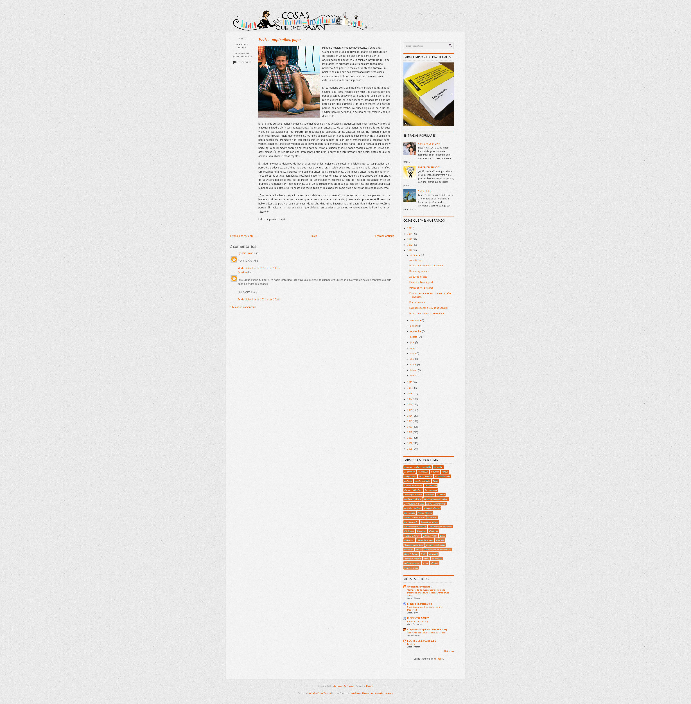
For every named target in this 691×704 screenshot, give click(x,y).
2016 (410, 404)
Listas (442, 535)
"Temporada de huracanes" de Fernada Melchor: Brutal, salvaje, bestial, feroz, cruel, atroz (428, 592)
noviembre (415, 320)
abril (412, 359)
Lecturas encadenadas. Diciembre (426, 265)
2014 (410, 415)
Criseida (242, 272)
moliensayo (432, 517)
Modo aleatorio (425, 476)
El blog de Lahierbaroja (419, 603)
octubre (414, 325)
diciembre (415, 255)
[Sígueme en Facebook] (429, 17)
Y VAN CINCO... (425, 191)
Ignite (423, 553)
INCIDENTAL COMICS (418, 618)
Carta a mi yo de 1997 (429, 143)
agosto (414, 336)
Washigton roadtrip (412, 558)
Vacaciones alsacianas (414, 544)
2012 (410, 426)
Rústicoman (409, 531)
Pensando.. (438, 467)
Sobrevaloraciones (425, 540)
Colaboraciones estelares (415, 526)
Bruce (435, 480)
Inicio (314, 236)
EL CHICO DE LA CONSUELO (421, 640)
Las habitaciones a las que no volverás (428, 307)
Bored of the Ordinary (417, 621)
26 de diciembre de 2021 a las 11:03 (259, 268)
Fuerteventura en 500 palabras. (437, 549)
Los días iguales (411, 522)
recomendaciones (442, 476)
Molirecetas (409, 540)
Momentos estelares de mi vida (417, 467)
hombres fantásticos (413, 499)
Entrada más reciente (241, 236)
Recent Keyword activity (414, 517)
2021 (410, 250)
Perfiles (445, 471)
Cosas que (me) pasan (344, 686)
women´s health (411, 567)
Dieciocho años (417, 302)
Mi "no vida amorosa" (436, 503)
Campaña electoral (432, 508)
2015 (410, 410)
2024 (410, 233)
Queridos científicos (412, 508)
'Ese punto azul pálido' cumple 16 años (426, 632)
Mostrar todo (449, 651)
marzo (413, 364)
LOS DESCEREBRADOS (429, 167)
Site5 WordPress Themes (319, 693)
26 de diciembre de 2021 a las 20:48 (259, 299)
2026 (410, 228)
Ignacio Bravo (245, 253)
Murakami (433, 553)
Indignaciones (410, 476)
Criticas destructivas (413, 485)
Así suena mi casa (418, 276)
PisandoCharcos (424, 512)
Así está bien (415, 260)
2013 (410, 421)
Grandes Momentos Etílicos (436, 499)
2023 (410, 239)
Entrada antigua (384, 236)
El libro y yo (409, 471)
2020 (410, 382)
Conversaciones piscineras (440, 526)
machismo (408, 549)
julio (412, 342)
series (425, 563)
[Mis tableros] (460, 17)
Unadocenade (431, 485)
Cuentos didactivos (412, 535)
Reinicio (411, 643)
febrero (414, 370)
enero (413, 375)
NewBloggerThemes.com (362, 693)
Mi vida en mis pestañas (421, 287)
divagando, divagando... (419, 586)
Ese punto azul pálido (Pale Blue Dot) (427, 629)
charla (426, 558)
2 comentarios (243, 62)
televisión (435, 563)
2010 (410, 437)
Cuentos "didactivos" (413, 490)
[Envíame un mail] (440, 17)
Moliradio (440, 540)
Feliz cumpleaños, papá (279, 39)
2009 (410, 443)
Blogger (439, 658)
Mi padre (441, 494)
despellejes (429, 494)
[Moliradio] (450, 17)
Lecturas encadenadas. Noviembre (426, 313)
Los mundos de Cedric (414, 503)
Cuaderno (433, 531)
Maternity (435, 471)
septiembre (416, 331)
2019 (410, 388)
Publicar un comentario (243, 307)
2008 (410, 448)
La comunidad (431, 490)
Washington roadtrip (413, 494)
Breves (419, 549)
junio (413, 348)
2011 (410, 432)
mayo (413, 353)
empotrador (437, 558)
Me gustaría (409, 512)
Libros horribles (430, 535)
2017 (410, 399)
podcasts (408, 480)
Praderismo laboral (429, 522)
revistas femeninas (412, 563)
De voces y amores (419, 271)
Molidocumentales (422, 480)
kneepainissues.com (384, 693)
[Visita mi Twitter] (419, 17)
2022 (410, 244)
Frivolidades (422, 471)
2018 (410, 393)
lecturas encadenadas (435, 544)
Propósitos (421, 531)
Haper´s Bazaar (411, 553)
